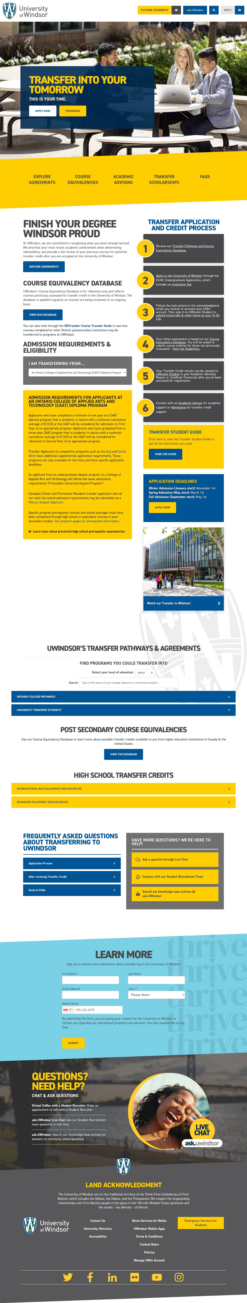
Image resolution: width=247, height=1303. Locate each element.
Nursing (106, 451)
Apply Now (42, 111)
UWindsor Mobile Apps (149, 1228)
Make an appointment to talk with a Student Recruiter (65, 1107)
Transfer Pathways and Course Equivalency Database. (185, 248)
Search (214, 10)
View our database (42, 315)
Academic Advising (123, 179)
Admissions (178, 407)
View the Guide (165, 454)
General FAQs (37, 890)
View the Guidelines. (186, 349)
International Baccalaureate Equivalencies (49, 789)
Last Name (134, 974)
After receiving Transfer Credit (48, 877)
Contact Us (97, 1220)
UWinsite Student (168, 374)
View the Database (123, 754)
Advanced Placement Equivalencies (42, 802)
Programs (72, 111)
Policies (149, 1252)
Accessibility (98, 1236)
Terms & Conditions (149, 1236)
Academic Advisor (191, 403)
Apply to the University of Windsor (179, 276)
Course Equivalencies (83, 179)
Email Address (71, 989)
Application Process (40, 863)
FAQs (205, 177)
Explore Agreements (42, 179)
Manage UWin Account (149, 1260)
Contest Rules (149, 1244)
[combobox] (68, 1010)
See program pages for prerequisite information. (87, 521)
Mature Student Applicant (46, 502)
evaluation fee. (182, 284)
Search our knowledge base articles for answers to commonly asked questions (69, 1136)
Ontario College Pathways (36, 697)
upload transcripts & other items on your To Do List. (188, 317)
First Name (69, 974)
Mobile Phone (70, 1004)
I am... (132, 989)
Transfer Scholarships (164, 179)
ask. (195, 10)
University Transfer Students (39, 710)
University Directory (98, 1228)
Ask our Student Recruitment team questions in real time (69, 1122)
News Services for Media (149, 1220)
